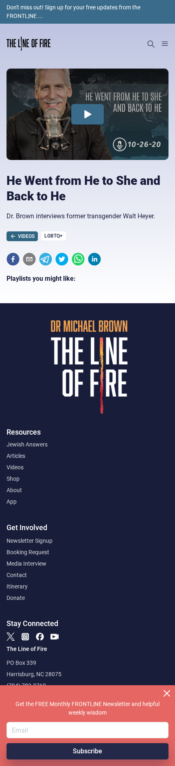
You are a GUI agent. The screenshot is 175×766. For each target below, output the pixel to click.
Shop (13, 478)
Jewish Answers (27, 444)
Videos (15, 467)
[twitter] (61, 259)
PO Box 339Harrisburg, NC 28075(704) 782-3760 (34, 674)
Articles (16, 456)
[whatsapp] (78, 259)
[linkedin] (94, 259)
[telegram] (45, 259)
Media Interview (26, 563)
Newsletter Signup (29, 540)
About (14, 490)
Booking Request (28, 552)
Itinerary (17, 586)
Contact (17, 575)
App (12, 501)
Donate (16, 598)
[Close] (167, 693)
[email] (29, 259)
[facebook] (13, 259)
